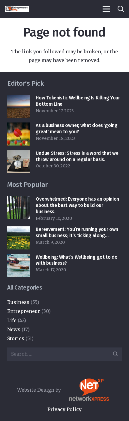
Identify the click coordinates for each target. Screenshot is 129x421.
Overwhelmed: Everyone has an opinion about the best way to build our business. (77, 205)
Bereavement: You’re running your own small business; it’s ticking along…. (77, 232)
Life (11, 320)
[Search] (120, 9)
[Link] (17, 9)
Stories (15, 338)
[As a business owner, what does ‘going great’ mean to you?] (18, 127)
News (13, 329)
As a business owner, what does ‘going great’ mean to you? (76, 128)
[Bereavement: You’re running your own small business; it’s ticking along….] (18, 231)
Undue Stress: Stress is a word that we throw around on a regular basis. (77, 156)
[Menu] (106, 8)
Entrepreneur (23, 311)
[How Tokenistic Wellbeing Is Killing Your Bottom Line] (18, 99)
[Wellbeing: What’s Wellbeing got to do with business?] (18, 258)
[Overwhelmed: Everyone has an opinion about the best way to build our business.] (18, 200)
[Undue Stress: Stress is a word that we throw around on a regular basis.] (18, 155)
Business (18, 302)
